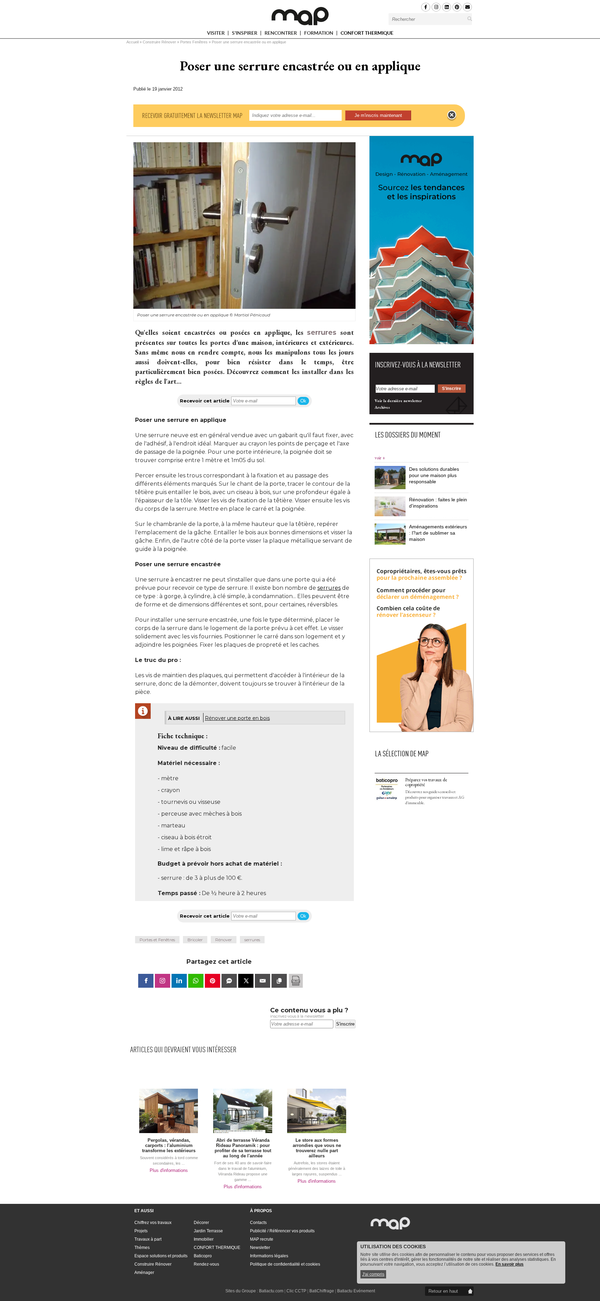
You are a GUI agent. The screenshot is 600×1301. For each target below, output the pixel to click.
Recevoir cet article (205, 400)
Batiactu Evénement (356, 1291)
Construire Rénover (159, 42)
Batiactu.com (271, 1291)
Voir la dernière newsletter (398, 400)
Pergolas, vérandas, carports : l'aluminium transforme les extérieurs (168, 1145)
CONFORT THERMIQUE (367, 33)
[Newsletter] (467, 7)
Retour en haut (443, 1291)
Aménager (144, 1272)
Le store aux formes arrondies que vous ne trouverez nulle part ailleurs (317, 1148)
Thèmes (142, 1247)
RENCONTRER (281, 34)
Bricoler (195, 939)
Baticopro (203, 1255)
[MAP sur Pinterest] (456, 7)
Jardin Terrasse (208, 1230)
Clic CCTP (296, 1291)
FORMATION (319, 34)
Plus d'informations (169, 1170)
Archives (382, 407)
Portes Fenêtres (194, 42)
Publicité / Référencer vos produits (282, 1230)
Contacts (258, 1222)
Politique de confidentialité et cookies (285, 1264)
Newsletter (260, 1247)
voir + (380, 458)
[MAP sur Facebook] (425, 7)
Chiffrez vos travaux (153, 1222)
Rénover (223, 939)
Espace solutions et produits (161, 1255)
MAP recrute (261, 1239)
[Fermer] (451, 115)
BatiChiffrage (321, 1291)
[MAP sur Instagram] (436, 7)
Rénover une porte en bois (237, 718)
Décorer (201, 1222)
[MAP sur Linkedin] (446, 7)
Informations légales (269, 1255)
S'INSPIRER (245, 34)
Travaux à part (147, 1239)
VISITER (216, 34)
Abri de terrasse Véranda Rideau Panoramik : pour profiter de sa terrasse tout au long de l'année (243, 1148)
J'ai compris (373, 1274)
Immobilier (204, 1239)
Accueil (132, 42)
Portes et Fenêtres (157, 939)
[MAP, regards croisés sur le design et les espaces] (300, 16)
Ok (303, 400)
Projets (141, 1230)
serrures (321, 332)
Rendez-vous (206, 1264)
